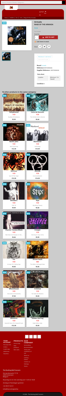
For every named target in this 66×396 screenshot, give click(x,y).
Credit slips (6, 349)
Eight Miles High (37, 323)
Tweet (44, 46)
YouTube (35, 336)
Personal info (7, 345)
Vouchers (6, 353)
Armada (43, 65)
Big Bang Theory (37, 205)
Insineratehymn (37, 176)
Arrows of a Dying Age (13, 264)
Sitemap (26, 364)
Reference (40, 68)
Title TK (14, 205)
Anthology (37, 146)
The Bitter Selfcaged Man (37, 264)
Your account (7, 341)
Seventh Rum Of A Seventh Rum (14, 323)
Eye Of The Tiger (14, 176)
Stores (26, 366)
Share (40, 46)
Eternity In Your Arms (37, 235)
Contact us (27, 362)
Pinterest (49, 46)
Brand (39, 65)
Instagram (39, 336)
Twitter (31, 336)
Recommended (28, 347)
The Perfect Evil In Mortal (37, 117)
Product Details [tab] (44, 57)
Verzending (27, 345)
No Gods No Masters (37, 294)
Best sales (16, 349)
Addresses (6, 351)
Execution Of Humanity (14, 294)
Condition (40, 83)
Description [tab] (43, 59)
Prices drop (17, 343)
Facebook (27, 336)
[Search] (63, 2)
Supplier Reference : (43, 70)
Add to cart (48, 37)
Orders (5, 347)
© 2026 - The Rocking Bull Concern (33, 394)
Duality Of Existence (14, 117)
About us (26, 355)
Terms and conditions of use (27, 351)
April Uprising (14, 146)
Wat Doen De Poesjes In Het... (13, 235)
